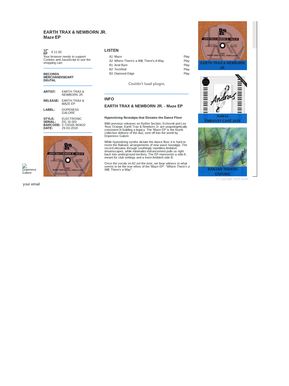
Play (187, 56)
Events (159, 9)
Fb (219, 184)
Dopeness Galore (70, 111)
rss (245, 184)
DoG (28, 8)
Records (51, 74)
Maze (118, 56)
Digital (49, 80)
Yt (239, 184)
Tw (226, 184)
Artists (96, 9)
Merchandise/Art (58, 77)
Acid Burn (121, 65)
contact (208, 184)
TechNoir (120, 69)
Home (69, 9)
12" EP (45, 52)
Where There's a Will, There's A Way (139, 60)
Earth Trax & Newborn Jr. (73, 93)
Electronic (72, 118)
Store (186, 9)
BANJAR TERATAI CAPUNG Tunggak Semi (222, 174)
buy (78, 51)
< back (193, 27)
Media (211, 9)
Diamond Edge (124, 73)
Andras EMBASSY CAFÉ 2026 (222, 118)
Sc (232, 184)
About (236, 9)
